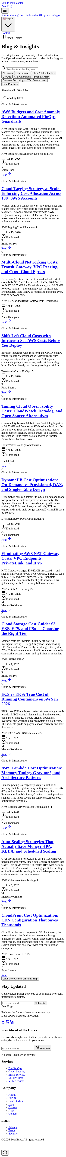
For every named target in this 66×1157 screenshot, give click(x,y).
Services (6, 15)
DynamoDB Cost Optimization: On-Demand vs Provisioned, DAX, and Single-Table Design (32, 485)
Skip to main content (12, 2)
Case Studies (26, 15)
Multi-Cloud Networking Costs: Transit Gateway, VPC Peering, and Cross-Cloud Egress (29, 267)
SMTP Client (15, 1077)
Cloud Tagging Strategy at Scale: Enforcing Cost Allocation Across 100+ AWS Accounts (31, 193)
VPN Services (16, 1080)
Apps (57, 15)
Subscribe (40, 1003)
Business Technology (14, 80)
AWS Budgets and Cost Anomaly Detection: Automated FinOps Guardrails (30, 117)
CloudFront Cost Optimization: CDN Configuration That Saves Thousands (29, 920)
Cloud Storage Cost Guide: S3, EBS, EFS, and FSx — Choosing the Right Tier (30, 629)
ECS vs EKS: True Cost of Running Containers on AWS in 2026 (29, 699)
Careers (49, 15)
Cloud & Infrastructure (44, 73)
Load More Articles (20, 978)
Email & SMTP (41, 76)
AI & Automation (22, 76)
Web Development (36, 80)
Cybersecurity (23, 73)
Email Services (16, 1074)
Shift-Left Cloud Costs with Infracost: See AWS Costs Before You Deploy (30, 340)
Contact (5, 32)
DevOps (7, 76)
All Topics (8, 73)
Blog (42, 15)
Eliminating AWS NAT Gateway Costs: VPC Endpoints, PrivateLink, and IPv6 (30, 558)
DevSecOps (15, 1068)
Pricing (15, 15)
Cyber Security (16, 1071)
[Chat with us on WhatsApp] (4, 1153)
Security (13, 1133)
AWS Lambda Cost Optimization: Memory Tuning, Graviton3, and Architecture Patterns (31, 773)
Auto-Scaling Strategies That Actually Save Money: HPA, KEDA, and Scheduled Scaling (28, 846)
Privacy (12, 1127)
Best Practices (10, 84)
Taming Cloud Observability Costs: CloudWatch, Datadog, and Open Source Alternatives (31, 411)
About (36, 15)
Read (4, 174)
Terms (11, 1130)
